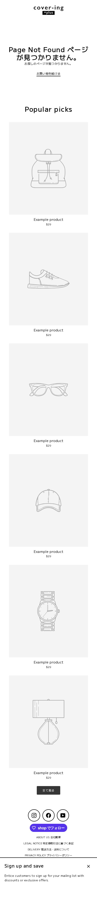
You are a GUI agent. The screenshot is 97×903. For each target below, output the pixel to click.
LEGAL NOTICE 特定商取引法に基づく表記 (48, 843)
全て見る (48, 790)
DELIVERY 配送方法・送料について (48, 849)
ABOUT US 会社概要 (48, 837)
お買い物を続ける (49, 73)
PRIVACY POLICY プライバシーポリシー (48, 855)
